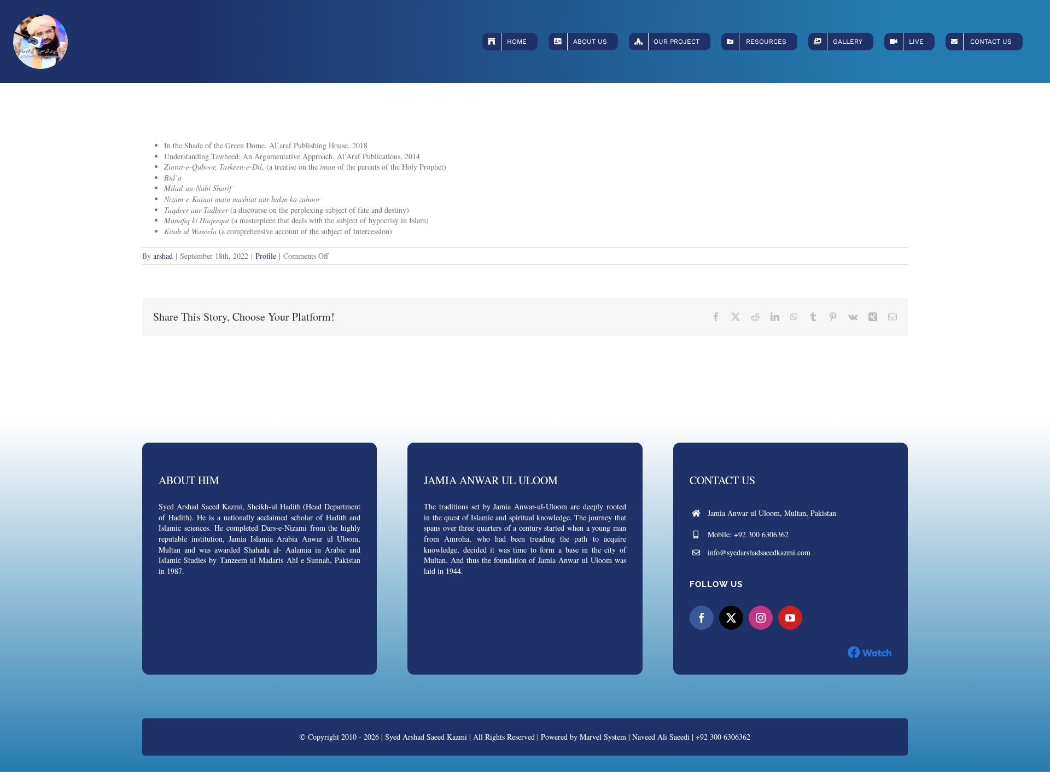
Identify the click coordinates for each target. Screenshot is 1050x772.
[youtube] (790, 618)
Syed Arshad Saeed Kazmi (426, 737)
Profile (265, 256)
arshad (163, 256)
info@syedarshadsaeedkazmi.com (759, 552)
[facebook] (702, 618)
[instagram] (761, 618)
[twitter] (731, 618)
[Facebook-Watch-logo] (869, 650)
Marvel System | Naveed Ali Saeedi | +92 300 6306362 (665, 737)
